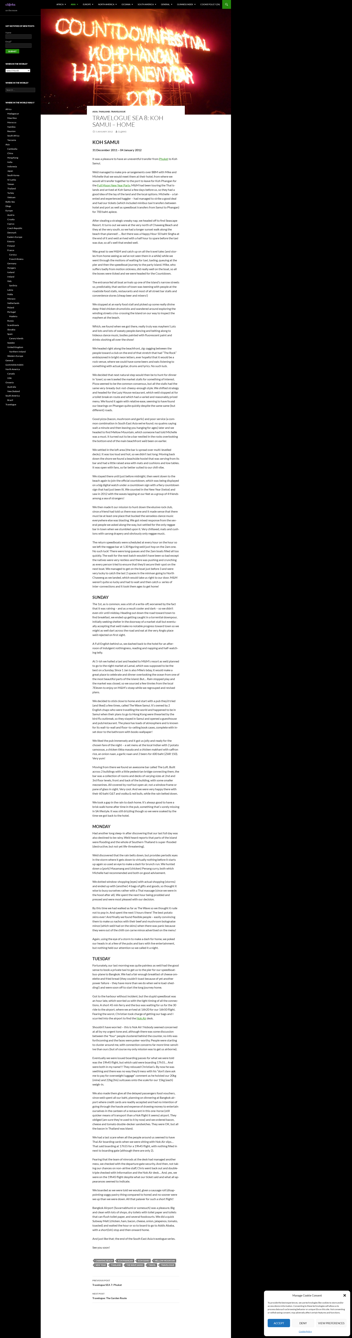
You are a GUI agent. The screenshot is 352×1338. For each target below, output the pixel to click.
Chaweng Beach (104, 1260)
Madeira (13, 316)
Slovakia (11, 329)
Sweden (11, 342)
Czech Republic (14, 228)
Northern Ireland (17, 351)
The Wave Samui (134, 1265)
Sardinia (13, 285)
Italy (9, 281)
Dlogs (8, 206)
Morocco (11, 122)
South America (146, 4)
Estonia (10, 241)
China (10, 153)
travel (152, 1265)
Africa (59, 4)
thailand (116, 1265)
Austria (10, 215)
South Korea (13, 175)
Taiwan (10, 184)
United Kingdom (15, 347)
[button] (344, 1295)
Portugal (11, 312)
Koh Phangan (125, 1260)
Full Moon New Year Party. (114, 185)
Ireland (10, 276)
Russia (10, 320)
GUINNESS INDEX (185, 4)
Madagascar (13, 113)
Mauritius (12, 118)
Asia (73, 4)
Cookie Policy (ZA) (210, 4)
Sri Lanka (11, 179)
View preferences (331, 1323)
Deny (303, 1323)
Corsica (12, 254)
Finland (11, 245)
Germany (11, 263)
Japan (10, 170)
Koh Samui (143, 1260)
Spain (10, 334)
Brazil (10, 400)
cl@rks (10, 4)
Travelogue (118, 111)
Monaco (11, 298)
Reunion (11, 131)
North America (106, 4)
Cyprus (10, 223)
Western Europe (15, 356)
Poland (10, 307)
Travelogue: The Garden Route (109, 1296)
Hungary (11, 267)
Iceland (10, 272)
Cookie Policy (305, 1331)
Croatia (10, 219)
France (10, 250)
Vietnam (11, 197)
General (165, 4)
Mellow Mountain (165, 1260)
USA (9, 378)
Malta (10, 294)
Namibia (11, 126)
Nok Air (141, 1018)
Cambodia (12, 148)
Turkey (10, 193)
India (9, 162)
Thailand (104, 111)
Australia (11, 386)
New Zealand (13, 391)
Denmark (11, 232)
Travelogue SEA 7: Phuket (107, 1282)
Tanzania (11, 140)
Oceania (126, 4)
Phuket (163, 159)
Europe (87, 4)
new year (101, 1265)
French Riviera (16, 259)
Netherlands (13, 303)
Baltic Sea (10, 201)
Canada (11, 373)
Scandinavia (13, 325)
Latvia (10, 289)
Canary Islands (16, 338)
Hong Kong (12, 157)
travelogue (167, 1265)
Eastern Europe (14, 237)
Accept (279, 1323)
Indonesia (12, 166)
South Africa (13, 135)
